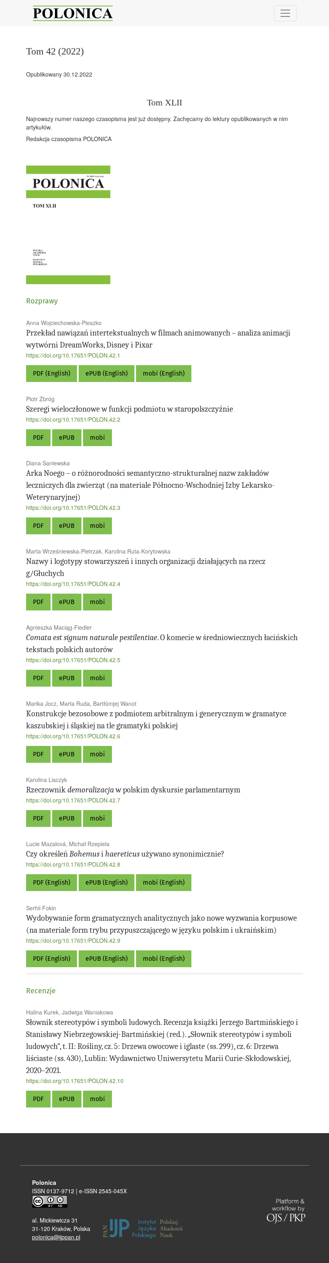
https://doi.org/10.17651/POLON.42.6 (73, 736)
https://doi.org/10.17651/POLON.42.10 (75, 1081)
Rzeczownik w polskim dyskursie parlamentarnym (133, 789)
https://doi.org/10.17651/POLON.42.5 (73, 660)
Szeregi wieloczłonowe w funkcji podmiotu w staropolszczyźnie (129, 409)
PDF (38, 437)
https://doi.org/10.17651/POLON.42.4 (73, 584)
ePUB (67, 437)
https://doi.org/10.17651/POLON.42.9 (73, 940)
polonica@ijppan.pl (56, 1237)
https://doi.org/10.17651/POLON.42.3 (73, 507)
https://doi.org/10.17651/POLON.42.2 (73, 419)
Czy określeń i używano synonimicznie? (125, 854)
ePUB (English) (106, 373)
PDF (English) (51, 373)
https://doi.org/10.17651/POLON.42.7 (73, 800)
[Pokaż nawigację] (285, 13)
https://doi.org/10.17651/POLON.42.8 (73, 864)
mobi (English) (164, 373)
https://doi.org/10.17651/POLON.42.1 (73, 355)
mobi (97, 437)
